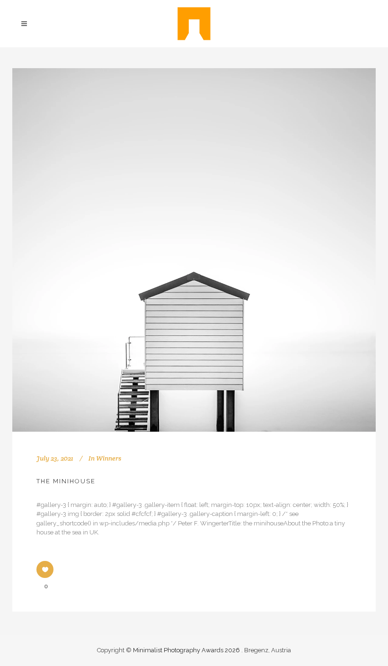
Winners (108, 458)
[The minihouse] (194, 250)
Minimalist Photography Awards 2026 (187, 650)
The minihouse (66, 481)
